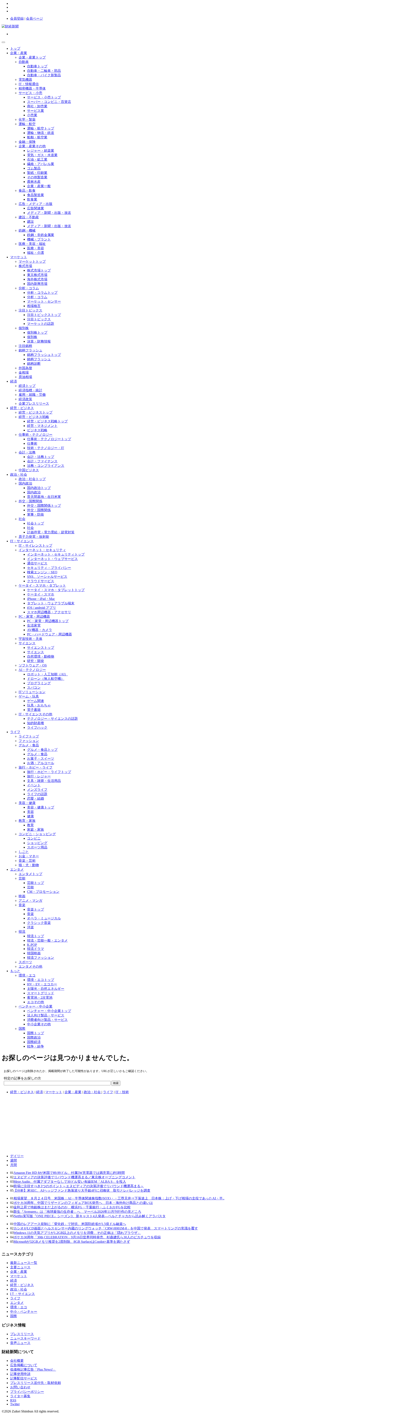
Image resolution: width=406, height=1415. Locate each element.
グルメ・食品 (29, 745)
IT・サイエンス (22, 541)
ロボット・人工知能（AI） (47, 674)
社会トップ (35, 523)
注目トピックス (30, 310)
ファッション (29, 741)
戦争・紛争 (35, 1046)
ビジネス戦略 (37, 430)
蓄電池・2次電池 (39, 997)
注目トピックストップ (44, 315)
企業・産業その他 (32, 146)
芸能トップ (35, 883)
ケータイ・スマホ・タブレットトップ (56, 590)
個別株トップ (37, 332)
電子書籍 (34, 710)
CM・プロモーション (43, 891)
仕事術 (32, 443)
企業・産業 (18, 53)
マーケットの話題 (40, 323)
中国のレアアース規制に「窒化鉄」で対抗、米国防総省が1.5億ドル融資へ (70, 1224)
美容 (30, 812)
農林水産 (34, 181)
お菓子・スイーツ (40, 758)
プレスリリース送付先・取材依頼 (35, 1383)
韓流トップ (35, 936)
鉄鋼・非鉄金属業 (40, 235)
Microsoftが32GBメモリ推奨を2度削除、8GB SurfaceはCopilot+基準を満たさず (72, 1241)
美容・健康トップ (40, 807)
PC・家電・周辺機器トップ (48, 621)
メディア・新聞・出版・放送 (49, 212)
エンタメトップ (30, 874)
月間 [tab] (13, 1165)
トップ (15, 48)
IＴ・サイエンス (22, 1294)
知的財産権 (35, 723)
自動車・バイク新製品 (44, 75)
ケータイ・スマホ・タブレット (42, 585)
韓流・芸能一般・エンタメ (47, 940)
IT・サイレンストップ (35, 545)
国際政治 (34, 1037)
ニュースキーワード (25, 1338)
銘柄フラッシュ (30, 350)
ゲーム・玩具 (29, 696)
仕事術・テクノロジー (35, 434)
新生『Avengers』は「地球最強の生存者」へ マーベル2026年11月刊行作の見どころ (77, 1211)
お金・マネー (29, 856)
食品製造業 (35, 195)
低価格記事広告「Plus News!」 (33, 1369)
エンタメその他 (30, 966)
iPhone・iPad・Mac (41, 599)
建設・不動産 (29, 217)
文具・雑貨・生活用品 (44, 781)
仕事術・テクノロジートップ (49, 439)
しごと (24, 852)
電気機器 (25, 79)
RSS (13, 1400)
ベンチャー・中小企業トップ (49, 1011)
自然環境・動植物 (40, 656)
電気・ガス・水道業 (42, 155)
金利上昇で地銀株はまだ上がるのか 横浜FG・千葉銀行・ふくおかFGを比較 (72, 1207)
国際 (22, 1028)
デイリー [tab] (17, 1156)
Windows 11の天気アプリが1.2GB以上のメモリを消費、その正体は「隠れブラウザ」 (77, 1233)
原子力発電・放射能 (34, 536)
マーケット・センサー (44, 301)
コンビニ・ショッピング (37, 834)
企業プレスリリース (34, 403)
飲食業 (32, 199)
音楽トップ (35, 909)
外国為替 (25, 368)
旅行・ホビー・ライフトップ (49, 772)
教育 (30, 825)
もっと (15, 971)
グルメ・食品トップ (42, 749)
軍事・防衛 (35, 514)
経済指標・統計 (30, 390)
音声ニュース (20, 1343)
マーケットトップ (32, 261)
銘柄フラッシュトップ (44, 354)
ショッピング (37, 843)
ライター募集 (20, 1396)
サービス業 (35, 110)
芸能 (22, 878)
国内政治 (25, 483)
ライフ (15, 732)
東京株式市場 (37, 275)
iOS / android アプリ (41, 607)
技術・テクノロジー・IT (45, 448)
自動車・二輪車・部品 (44, 70)
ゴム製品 (34, 168)
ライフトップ (29, 736)
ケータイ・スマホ (40, 594)
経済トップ (27, 386)
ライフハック (37, 727)
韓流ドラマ (35, 949)
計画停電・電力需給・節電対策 (50, 532)
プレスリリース (22, 1334)
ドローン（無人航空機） (45, 678)
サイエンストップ (40, 647)
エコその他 (35, 1002)
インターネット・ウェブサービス (52, 559)
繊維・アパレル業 (40, 164)
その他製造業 (37, 177)
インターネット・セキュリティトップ (56, 554)
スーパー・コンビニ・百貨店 (49, 102)
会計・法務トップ (40, 457)
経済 (13, 381)
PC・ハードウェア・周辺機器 (49, 634)
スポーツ (25, 962)
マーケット (18, 257)
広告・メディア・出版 (35, 204)
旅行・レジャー (39, 776)
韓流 (22, 931)
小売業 (32, 115)
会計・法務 (27, 452)
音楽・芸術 (27, 860)
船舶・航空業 (37, 137)
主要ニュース (20, 1267)
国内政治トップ (39, 488)
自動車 (24, 62)
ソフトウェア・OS (33, 665)
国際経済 (34, 1042)
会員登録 (17, 18)
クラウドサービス (40, 581)
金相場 (24, 372)
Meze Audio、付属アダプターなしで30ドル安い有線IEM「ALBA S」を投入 (70, 1181)
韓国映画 (34, 953)
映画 (22, 896)
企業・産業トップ (32, 57)
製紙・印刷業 (37, 173)
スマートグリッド (40, 993)
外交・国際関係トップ (44, 505)
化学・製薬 (27, 119)
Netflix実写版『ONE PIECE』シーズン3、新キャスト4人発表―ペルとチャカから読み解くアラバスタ (90, 1216)
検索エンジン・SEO (42, 572)
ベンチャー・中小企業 (35, 1006)
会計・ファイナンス (42, 461)
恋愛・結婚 (35, 798)
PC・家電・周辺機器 (34, 616)
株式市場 (25, 266)
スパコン (34, 687)
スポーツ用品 (37, 847)
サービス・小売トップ (44, 97)
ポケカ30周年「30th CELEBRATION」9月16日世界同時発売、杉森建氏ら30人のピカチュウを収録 (87, 1237)
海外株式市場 (37, 279)
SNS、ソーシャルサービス (47, 576)
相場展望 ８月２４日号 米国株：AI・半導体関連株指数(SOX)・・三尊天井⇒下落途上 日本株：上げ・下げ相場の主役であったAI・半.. (119, 1198)
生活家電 (34, 625)
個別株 (24, 328)
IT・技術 (122, 1092)
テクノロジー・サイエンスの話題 (52, 718)
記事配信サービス (23, 1378)
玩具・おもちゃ (39, 705)
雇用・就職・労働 (32, 394)
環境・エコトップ (40, 980)
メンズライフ (37, 789)
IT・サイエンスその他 (35, 714)
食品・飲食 (27, 190)
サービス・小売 (30, 93)
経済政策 (25, 399)
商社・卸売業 (37, 106)
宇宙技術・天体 (30, 639)
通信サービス (37, 563)
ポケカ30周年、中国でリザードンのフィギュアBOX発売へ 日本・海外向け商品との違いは (83, 1203)
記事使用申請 (20, 1374)
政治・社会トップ (32, 479)
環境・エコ (27, 975)
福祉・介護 (35, 252)
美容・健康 (27, 803)
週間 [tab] (13, 1160)
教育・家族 (27, 820)
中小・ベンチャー (23, 1311)
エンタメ (17, 869)
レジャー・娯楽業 (40, 150)
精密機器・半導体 (32, 88)
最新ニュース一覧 (23, 1263)
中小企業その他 (39, 1024)
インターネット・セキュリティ (42, 550)
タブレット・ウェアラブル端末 (50, 603)
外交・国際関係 (30, 501)
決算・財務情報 (39, 341)
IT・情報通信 (29, 84)
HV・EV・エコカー (42, 984)
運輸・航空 (27, 124)
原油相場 (25, 377)
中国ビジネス (29, 470)
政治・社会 (18, 474)
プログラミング (39, 683)
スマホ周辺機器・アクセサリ (49, 612)
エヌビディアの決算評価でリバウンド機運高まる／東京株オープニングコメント (74, 1177)
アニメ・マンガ (30, 900)
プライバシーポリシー (27, 1391)
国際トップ (35, 1033)
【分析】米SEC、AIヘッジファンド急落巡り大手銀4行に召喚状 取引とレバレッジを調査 (82, 1190)
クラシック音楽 (39, 923)
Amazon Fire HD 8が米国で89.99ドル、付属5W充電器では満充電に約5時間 (69, 1173)
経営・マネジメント (42, 426)
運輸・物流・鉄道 (40, 133)
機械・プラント (39, 239)
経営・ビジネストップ (35, 412)
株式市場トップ (39, 270)
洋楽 (30, 927)
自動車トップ (37, 66)
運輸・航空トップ (40, 128)
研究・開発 (35, 661)
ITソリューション (32, 692)
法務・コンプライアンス (45, 465)
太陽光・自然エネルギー (45, 988)
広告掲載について (23, 1365)
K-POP (32, 945)
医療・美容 (35, 248)
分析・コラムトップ (42, 292)
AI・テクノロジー (32, 670)
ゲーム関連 (35, 701)
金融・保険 (27, 141)
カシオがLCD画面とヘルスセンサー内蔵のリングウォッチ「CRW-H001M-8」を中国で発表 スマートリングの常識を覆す (106, 1228)
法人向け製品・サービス (45, 1015)
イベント (34, 785)
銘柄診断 (34, 363)
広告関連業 (35, 208)
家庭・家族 (35, 829)
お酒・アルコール (40, 763)
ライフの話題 (37, 794)
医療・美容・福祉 (32, 244)
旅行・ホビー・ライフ (35, 767)
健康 (30, 816)
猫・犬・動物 (29, 865)
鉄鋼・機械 (27, 230)
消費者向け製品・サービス (47, 1020)
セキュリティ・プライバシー (49, 568)
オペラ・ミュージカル (44, 918)
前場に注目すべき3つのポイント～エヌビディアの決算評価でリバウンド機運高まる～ (79, 1186)
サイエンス (27, 643)
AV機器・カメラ (39, 630)
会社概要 (17, 1360)
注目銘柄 (25, 346)
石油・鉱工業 (37, 159)
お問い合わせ (20, 1387)
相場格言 (34, 306)
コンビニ (34, 838)
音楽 (22, 905)
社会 (22, 519)
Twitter (15, 1404)
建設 (30, 221)
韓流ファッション (40, 957)
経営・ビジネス (22, 408)
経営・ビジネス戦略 (34, 417)
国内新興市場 (37, 283)
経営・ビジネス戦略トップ (47, 421)
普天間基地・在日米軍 (44, 497)
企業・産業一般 (39, 186)
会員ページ (34, 18)
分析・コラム (29, 288)
